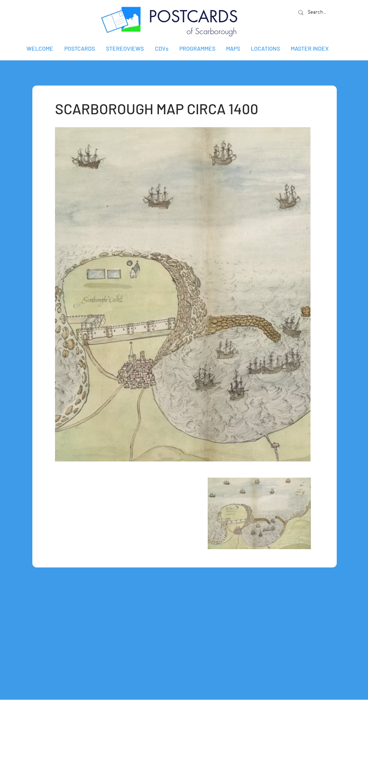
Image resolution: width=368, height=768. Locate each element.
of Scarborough (212, 31)
